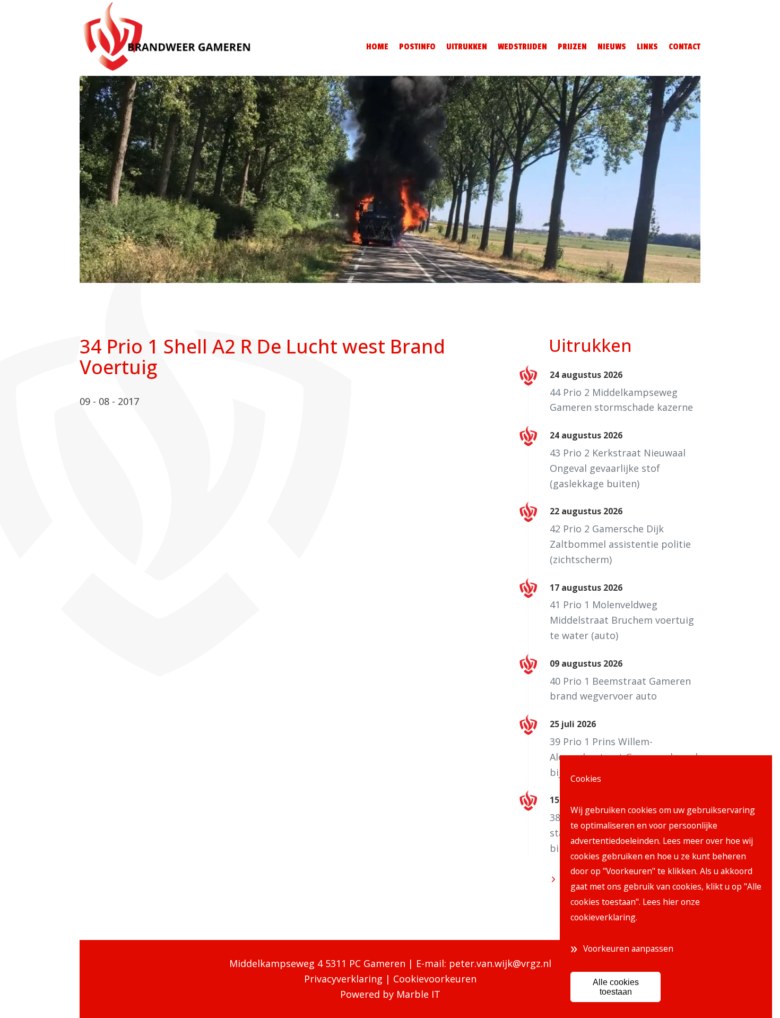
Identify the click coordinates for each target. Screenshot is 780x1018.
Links (647, 46)
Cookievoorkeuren (434, 978)
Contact (684, 46)
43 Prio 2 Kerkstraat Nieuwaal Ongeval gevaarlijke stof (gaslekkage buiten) (618, 468)
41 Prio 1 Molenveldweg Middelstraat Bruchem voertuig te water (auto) (622, 620)
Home (377, 46)
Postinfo (417, 46)
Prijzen (572, 46)
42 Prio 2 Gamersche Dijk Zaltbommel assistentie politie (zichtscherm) (620, 544)
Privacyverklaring (343, 978)
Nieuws (611, 46)
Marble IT (418, 994)
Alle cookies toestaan (616, 987)
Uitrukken (466, 46)
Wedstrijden (522, 46)
